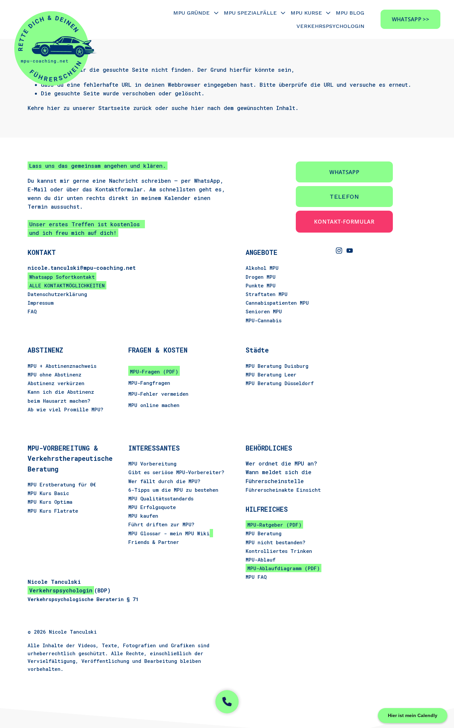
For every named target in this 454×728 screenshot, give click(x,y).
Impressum (41, 302)
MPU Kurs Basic (48, 493)
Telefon (344, 196)
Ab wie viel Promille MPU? (65, 409)
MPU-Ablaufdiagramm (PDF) (283, 568)
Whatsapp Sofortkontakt (62, 276)
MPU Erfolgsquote (152, 507)
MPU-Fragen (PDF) (154, 371)
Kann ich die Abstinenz (61, 391)
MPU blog (350, 13)
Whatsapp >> (410, 19)
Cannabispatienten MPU (277, 302)
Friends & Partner (153, 542)
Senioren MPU (264, 311)
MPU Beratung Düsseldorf (280, 383)
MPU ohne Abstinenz (54, 374)
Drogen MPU (261, 276)
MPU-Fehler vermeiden (158, 393)
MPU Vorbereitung (152, 463)
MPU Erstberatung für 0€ (62, 484)
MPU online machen (153, 405)
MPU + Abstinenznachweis (62, 366)
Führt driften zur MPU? (161, 524)
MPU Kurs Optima (50, 501)
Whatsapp (344, 172)
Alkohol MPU (262, 267)
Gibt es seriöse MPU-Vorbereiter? (176, 472)
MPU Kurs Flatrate (53, 510)
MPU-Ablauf (261, 559)
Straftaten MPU (266, 294)
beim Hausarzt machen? (59, 400)
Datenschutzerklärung (57, 294)
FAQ (32, 311)
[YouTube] (349, 250)
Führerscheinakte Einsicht (283, 489)
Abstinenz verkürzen (56, 383)
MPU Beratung (264, 533)
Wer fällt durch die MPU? (164, 481)
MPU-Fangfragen (149, 382)
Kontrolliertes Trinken (279, 551)
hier (53, 107)
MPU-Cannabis (264, 320)
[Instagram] (339, 250)
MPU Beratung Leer (271, 374)
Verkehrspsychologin (330, 26)
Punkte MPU (261, 285)
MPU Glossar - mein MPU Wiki (169, 533)
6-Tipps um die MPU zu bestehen (173, 489)
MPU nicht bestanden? (275, 542)
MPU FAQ (256, 576)
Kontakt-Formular (344, 221)
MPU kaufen (143, 515)
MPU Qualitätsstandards (160, 498)
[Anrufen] (227, 701)
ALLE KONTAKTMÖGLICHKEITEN (67, 285)
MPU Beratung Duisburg (277, 366)
